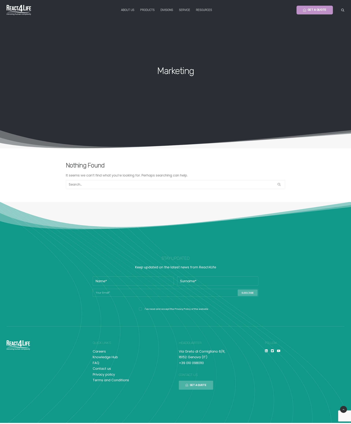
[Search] (175, 184)
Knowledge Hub (105, 357)
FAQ (96, 363)
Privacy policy (104, 374)
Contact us (102, 368)
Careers (99, 351)
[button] (342, 10)
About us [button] (127, 10)
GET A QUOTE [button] (198, 385)
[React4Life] (19, 10)
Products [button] (147, 10)
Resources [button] (204, 10)
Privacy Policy (183, 309)
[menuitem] (127, 10)
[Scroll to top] (343, 409)
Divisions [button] (167, 10)
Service (184, 10)
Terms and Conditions (111, 380)
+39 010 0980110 (191, 363)
